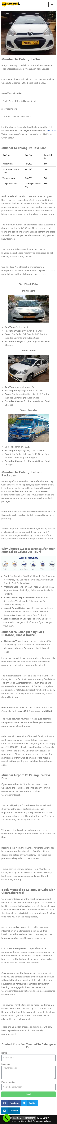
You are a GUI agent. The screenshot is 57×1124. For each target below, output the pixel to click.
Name (4, 1053)
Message (5, 1064)
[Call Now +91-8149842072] (6, 1118)
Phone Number (8, 1082)
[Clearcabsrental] (11, 4)
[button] (11, 1103)
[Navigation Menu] (51, 4)
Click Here (51, 130)
